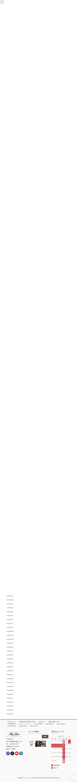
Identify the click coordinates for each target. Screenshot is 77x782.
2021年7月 (10, 604)
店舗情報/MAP (12, 724)
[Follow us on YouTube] (17, 753)
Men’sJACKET (39, 724)
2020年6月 (10, 655)
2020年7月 (10, 651)
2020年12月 (10, 631)
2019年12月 (10, 678)
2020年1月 (10, 674)
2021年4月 (10, 615)
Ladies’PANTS (12, 726)
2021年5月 (10, 611)
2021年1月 (10, 627)
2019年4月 (10, 710)
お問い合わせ (11, 721)
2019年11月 (10, 682)
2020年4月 (10, 663)
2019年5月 (10, 706)
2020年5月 (10, 659)
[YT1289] (38, 744)
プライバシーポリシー (25, 724)
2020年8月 (10, 647)
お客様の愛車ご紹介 (53, 721)
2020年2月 (10, 670)
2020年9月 (10, 643)
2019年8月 (10, 694)
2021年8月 (10, 600)
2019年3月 (10, 714)
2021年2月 (10, 623)
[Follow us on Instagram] (21, 753)
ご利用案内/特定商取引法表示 (27, 721)
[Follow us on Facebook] (8, 753)
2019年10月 (10, 686)
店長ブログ (41, 721)
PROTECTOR (34, 726)
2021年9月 (10, 596)
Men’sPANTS (50, 724)
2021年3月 (10, 619)
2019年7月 (10, 698)
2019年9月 (10, 690)
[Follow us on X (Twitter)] (12, 753)
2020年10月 (10, 639)
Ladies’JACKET (61, 724)
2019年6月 (10, 702)
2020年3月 (10, 666)
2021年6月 (10, 608)
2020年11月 (10, 635)
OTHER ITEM (23, 726)
